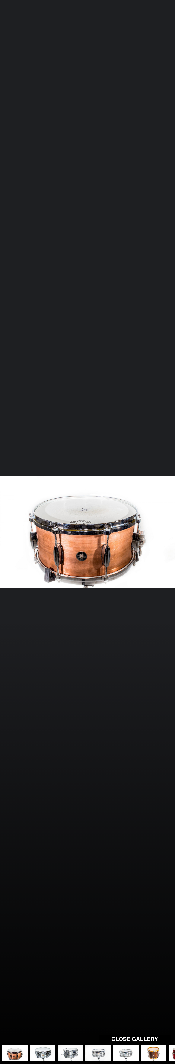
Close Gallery (134, 1039)
